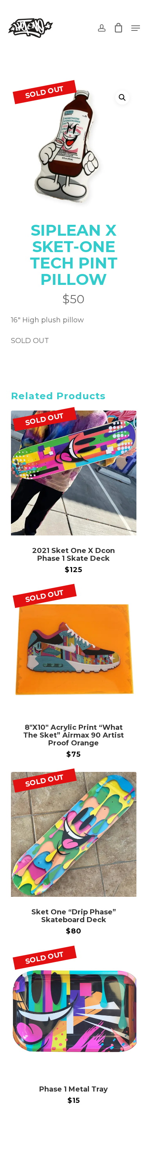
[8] (73, 649)
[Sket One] (73, 834)
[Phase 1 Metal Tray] (73, 1011)
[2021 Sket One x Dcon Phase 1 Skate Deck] (73, 473)
